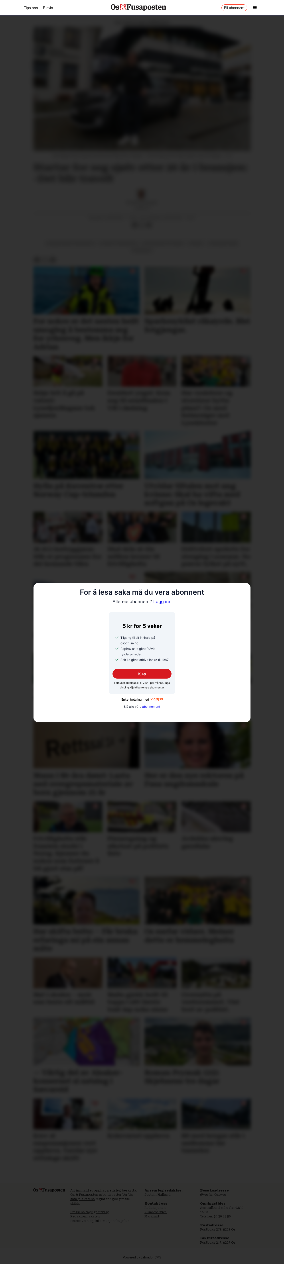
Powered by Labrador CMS (142, 1257)
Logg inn (142, 601)
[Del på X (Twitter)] (141, 225)
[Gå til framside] (138, 8)
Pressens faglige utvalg (89, 1212)
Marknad (151, 1216)
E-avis (48, 8)
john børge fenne (222, 243)
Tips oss (31, 8)
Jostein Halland (157, 1194)
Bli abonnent (234, 8)
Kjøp (142, 673)
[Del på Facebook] (134, 225)
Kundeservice (155, 1212)
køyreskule (141, 250)
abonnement (151, 706)
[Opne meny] (255, 7)
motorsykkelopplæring (163, 243)
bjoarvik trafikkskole (119, 243)
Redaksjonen (155, 1207)
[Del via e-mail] (149, 225)
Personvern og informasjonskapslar (99, 1221)
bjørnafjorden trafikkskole (71, 243)
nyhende (196, 243)
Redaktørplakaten (85, 1216)
